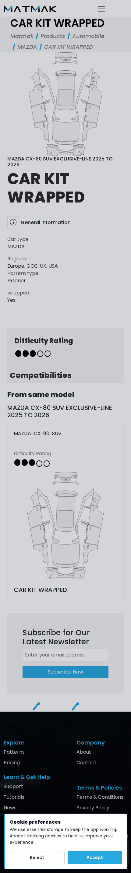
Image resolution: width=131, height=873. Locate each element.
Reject (37, 857)
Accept (95, 857)
